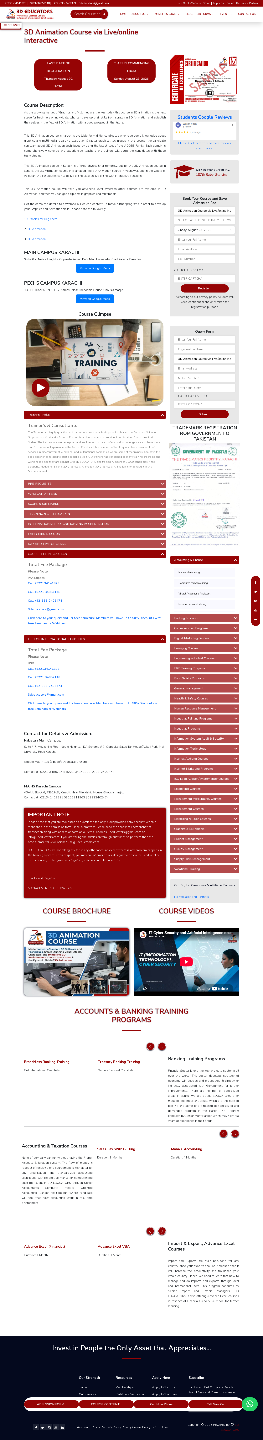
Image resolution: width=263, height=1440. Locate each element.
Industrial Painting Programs (193, 718)
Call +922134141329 (43, 583)
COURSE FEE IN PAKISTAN (47, 554)
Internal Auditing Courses (191, 759)
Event (224, 14)
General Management (189, 688)
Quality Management (188, 849)
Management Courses (189, 809)
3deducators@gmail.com (46, 609)
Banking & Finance (186, 618)
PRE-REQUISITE (40, 484)
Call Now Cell (216, 1404)
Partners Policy (111, 1427)
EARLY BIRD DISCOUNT (45, 534)
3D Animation (36, 239)
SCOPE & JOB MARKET (44, 504)
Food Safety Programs (189, 678)
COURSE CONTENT (105, 1404)
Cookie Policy (141, 1427)
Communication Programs (191, 628)
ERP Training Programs (190, 668)
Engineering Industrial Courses (194, 658)
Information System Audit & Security (199, 738)
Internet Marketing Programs (194, 769)
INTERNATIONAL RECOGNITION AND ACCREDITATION (68, 524)
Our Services (87, 1394)
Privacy (127, 1427)
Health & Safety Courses (191, 698)
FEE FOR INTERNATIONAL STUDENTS (56, 639)
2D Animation (36, 229)
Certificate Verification (130, 1394)
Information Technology (190, 749)
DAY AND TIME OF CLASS (47, 544)
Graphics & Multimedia (189, 829)
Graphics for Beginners (42, 219)
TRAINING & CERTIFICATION (49, 514)
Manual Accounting (189, 572)
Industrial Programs (187, 728)
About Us (139, 14)
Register (204, 288)
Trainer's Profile (39, 415)
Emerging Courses (186, 648)
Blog (189, 14)
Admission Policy (88, 1427)
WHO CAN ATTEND (42, 494)
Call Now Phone (161, 1404)
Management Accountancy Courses (198, 799)
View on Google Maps (95, 268)
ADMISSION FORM (50, 1404)
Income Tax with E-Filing (192, 604)
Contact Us (247, 14)
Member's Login (165, 14)
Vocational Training (187, 869)
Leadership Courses (187, 789)
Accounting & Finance (188, 560)
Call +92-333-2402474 (45, 601)
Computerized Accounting (193, 583)
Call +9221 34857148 (44, 592)
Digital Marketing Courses (191, 638)
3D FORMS (204, 14)
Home (122, 14)
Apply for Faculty (163, 1387)
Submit (204, 414)
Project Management (188, 839)
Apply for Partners (164, 1394)
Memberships (125, 1387)
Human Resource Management (195, 708)
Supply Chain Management (192, 859)
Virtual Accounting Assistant (194, 593)
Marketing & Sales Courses (192, 819)
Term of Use (159, 1427)
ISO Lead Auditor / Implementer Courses (201, 779)
